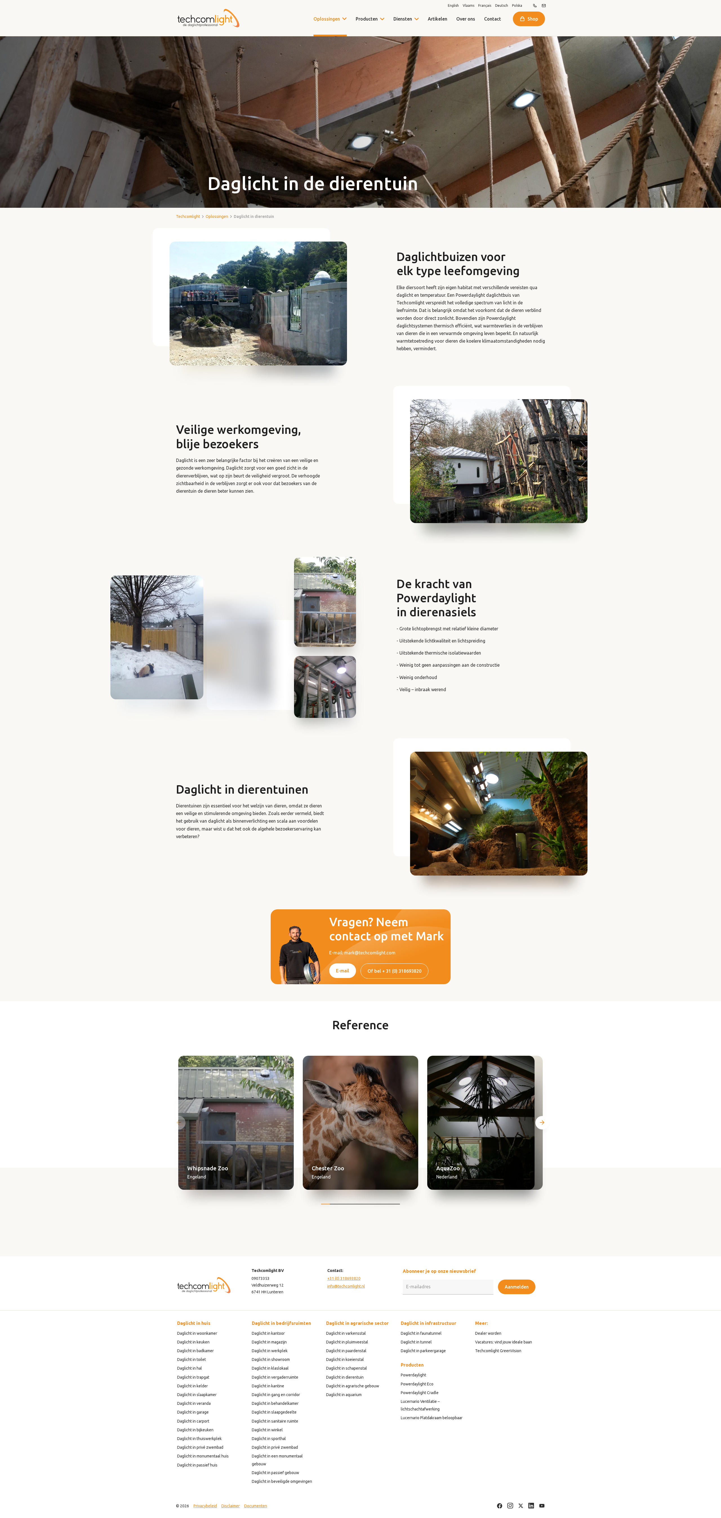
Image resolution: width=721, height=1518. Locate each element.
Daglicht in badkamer (195, 1351)
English (453, 5)
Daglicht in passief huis (197, 1465)
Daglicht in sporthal (269, 1438)
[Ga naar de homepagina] (208, 18)
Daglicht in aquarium (344, 1394)
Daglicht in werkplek (270, 1351)
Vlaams (468, 5)
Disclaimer (230, 1506)
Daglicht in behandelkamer (275, 1403)
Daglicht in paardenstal (346, 1351)
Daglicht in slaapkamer (197, 1394)
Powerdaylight (413, 1375)
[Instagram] (510, 1506)
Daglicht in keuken (193, 1342)
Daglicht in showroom (271, 1359)
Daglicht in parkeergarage (423, 1351)
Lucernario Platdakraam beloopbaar (431, 1418)
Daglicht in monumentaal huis (203, 1456)
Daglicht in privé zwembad (200, 1447)
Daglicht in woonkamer (197, 1333)
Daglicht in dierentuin (345, 1377)
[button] (382, 19)
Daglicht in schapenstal (346, 1368)
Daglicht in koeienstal (345, 1359)
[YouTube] (542, 1506)
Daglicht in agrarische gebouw (352, 1386)
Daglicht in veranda (194, 1403)
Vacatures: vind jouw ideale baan (503, 1342)
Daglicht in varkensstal (346, 1333)
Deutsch (501, 5)
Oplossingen (326, 18)
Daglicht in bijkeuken (195, 1430)
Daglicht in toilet (191, 1359)
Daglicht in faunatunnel (421, 1333)
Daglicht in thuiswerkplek (199, 1438)
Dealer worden (488, 1333)
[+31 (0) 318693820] (534, 5)
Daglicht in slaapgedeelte (274, 1412)
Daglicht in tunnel (416, 1342)
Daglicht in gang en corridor (276, 1394)
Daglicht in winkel (267, 1430)
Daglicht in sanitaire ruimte (275, 1421)
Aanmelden (517, 1286)
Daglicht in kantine (268, 1386)
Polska (517, 5)
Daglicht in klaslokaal (270, 1368)
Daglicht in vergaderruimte (275, 1377)
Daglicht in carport (193, 1421)
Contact (492, 18)
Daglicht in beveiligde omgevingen (282, 1481)
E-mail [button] (342, 970)
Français (484, 5)
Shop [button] (533, 18)
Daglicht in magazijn (269, 1342)
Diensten (402, 18)
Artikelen (437, 18)
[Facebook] (500, 1506)
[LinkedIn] (531, 1506)
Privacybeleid (205, 1506)
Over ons (465, 18)
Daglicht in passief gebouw (275, 1472)
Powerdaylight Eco (417, 1384)
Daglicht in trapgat (193, 1377)
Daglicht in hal (189, 1368)
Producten (367, 18)
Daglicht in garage (193, 1412)
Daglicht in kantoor (268, 1333)
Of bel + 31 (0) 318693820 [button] (394, 971)
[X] (521, 1506)
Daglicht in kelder (192, 1386)
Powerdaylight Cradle (420, 1392)
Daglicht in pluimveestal (347, 1342)
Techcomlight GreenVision (498, 1351)
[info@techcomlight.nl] (543, 5)
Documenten (255, 1506)
